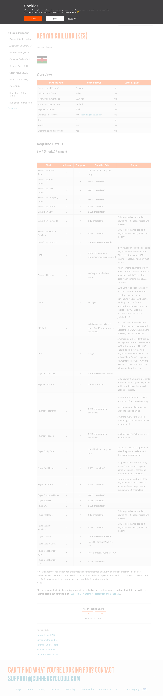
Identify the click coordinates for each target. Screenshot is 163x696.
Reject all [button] (55, 18)
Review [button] (70, 18)
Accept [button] (33, 18)
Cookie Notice (71, 12)
